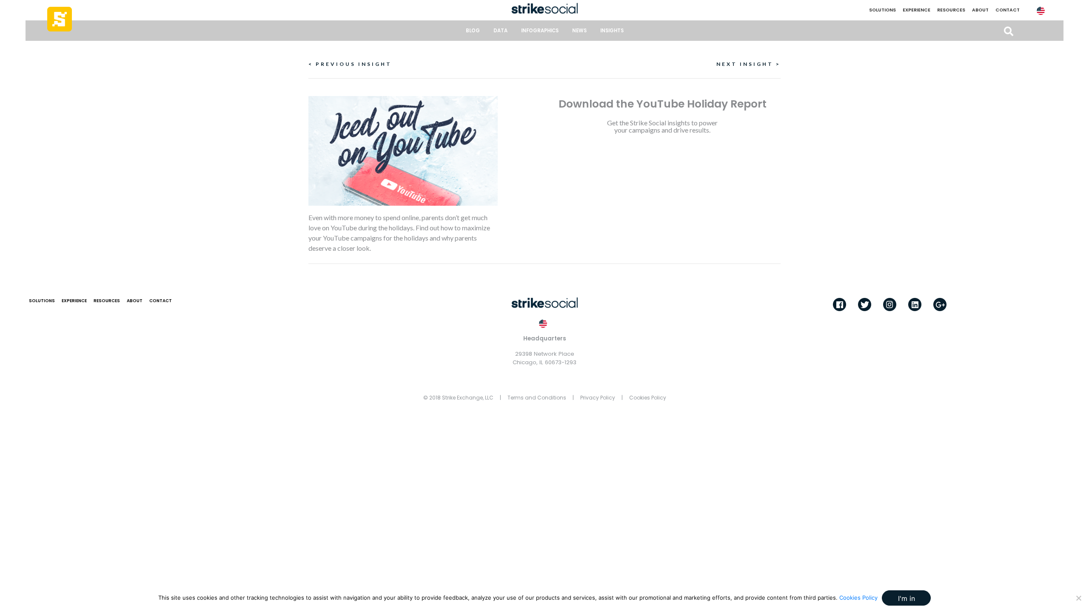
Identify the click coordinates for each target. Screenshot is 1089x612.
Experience (916, 10)
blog (473, 30)
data (500, 30)
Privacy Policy (597, 397)
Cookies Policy (647, 397)
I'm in (906, 598)
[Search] (1008, 31)
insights (612, 30)
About (980, 10)
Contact (1007, 10)
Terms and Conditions (536, 397)
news (579, 30)
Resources (951, 10)
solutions (882, 10)
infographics (540, 30)
